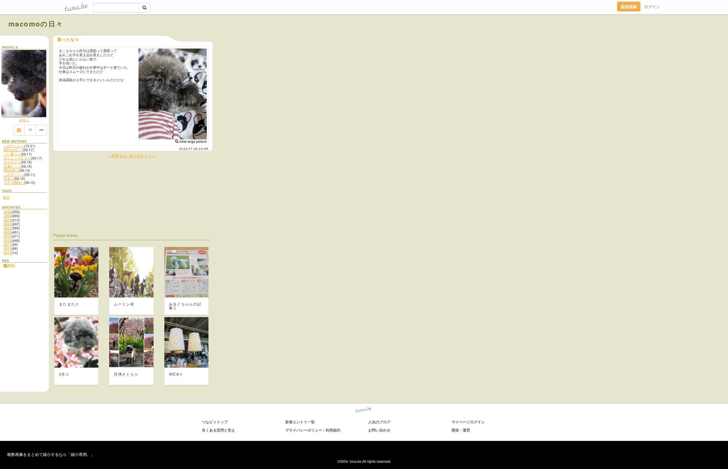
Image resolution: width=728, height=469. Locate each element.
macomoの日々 (36, 23)
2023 (8, 219)
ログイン (652, 6)
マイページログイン (468, 421)
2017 (8, 244)
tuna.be (363, 411)
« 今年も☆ (117, 155)
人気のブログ (379, 421)
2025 (8, 211)
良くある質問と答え (218, 430)
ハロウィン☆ (14, 145)
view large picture (193, 141)
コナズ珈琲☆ (14, 182)
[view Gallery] (19, 130)
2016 (8, 248)
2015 (8, 252)
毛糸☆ (9, 178)
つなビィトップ (215, 421)
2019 (8, 236)
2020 (8, 232)
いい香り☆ (12, 154)
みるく (24, 119)
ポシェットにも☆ (17, 158)
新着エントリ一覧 (300, 421)
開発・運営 (461, 430)
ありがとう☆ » (142, 155)
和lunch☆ (11, 170)
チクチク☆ (12, 162)
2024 (8, 215)
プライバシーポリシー (303, 430)
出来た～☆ (12, 166)
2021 (8, 227)
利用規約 (333, 430)
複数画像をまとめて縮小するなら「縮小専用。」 (51, 454)
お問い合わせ (379, 430)
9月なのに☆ (13, 149)
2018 (8, 240)
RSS (11, 265)
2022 (8, 223)
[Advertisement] (655, 36)
